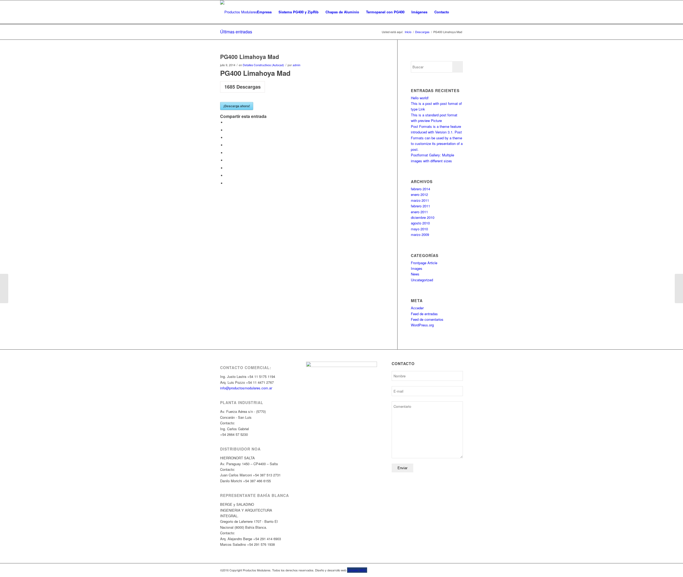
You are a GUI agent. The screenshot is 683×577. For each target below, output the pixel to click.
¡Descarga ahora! (236, 106)
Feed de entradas (424, 313)
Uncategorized (422, 279)
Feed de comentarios (427, 319)
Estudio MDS (357, 570)
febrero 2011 (420, 205)
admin (296, 65)
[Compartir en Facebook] (226, 122)
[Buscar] (457, 12)
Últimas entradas (236, 32)
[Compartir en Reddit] (226, 175)
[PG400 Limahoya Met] (4, 288)
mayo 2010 (419, 228)
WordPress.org (422, 324)
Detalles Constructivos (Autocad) (263, 65)
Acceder (417, 307)
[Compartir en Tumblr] (226, 160)
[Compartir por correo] (226, 183)
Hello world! (420, 97)
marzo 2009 (420, 234)
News (415, 273)
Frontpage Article (424, 262)
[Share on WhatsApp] (226, 137)
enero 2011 (419, 211)
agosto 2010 (420, 223)
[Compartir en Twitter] (226, 130)
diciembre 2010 (422, 217)
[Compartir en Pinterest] (226, 145)
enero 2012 (419, 194)
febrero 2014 (420, 188)
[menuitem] (264, 12)
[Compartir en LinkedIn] (226, 152)
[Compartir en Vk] (226, 168)
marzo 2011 (420, 200)
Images (416, 268)
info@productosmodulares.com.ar (246, 387)
